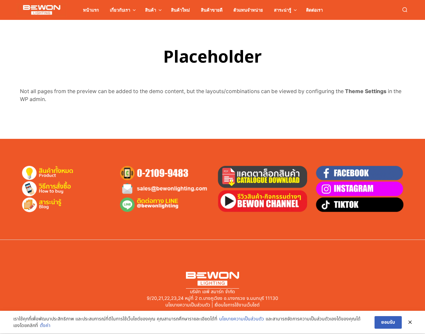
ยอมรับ (388, 322)
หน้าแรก (91, 10)
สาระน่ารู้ (282, 10)
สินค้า (150, 10)
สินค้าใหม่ (180, 10)
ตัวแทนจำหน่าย (248, 10)
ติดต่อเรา (314, 10)
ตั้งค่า (45, 325)
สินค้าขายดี (211, 10)
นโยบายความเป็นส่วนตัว (241, 319)
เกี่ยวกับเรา (120, 10)
